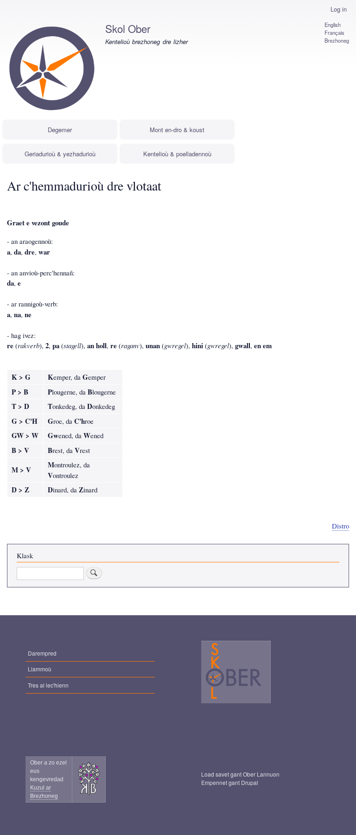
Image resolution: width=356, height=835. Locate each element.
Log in (339, 9)
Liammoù (39, 669)
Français (334, 32)
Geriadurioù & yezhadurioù (60, 153)
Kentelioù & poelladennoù (177, 153)
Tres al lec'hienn (48, 685)
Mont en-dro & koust (177, 129)
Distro (340, 525)
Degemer (60, 129)
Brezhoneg (336, 40)
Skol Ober (127, 28)
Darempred (42, 653)
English (332, 24)
